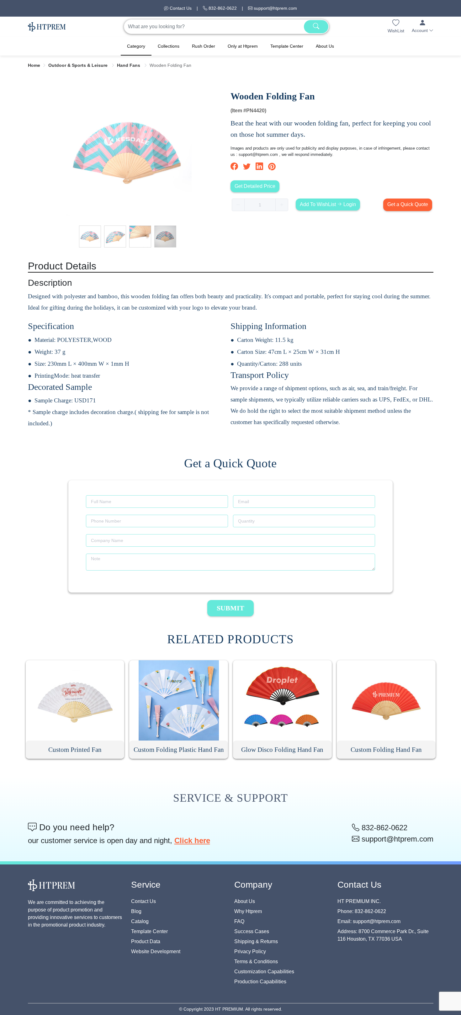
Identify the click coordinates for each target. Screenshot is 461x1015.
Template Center (286, 46)
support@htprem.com (274, 8)
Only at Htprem (243, 46)
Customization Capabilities (264, 971)
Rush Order (203, 46)
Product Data (145, 941)
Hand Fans (129, 65)
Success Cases (251, 931)
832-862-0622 (222, 8)
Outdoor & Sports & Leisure (78, 65)
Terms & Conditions (256, 961)
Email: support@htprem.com (368, 921)
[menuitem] (136, 46)
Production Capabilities (260, 981)
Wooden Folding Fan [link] (170, 65)
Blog (136, 911)
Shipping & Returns (256, 941)
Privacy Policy (250, 951)
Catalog (140, 921)
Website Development (155, 951)
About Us (325, 46)
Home (34, 65)
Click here (192, 840)
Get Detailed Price (255, 186)
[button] (422, 26)
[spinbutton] (260, 205)
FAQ (239, 921)
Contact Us (180, 8)
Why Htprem (248, 911)
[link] (34, 65)
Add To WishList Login (328, 204)
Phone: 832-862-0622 (361, 911)
